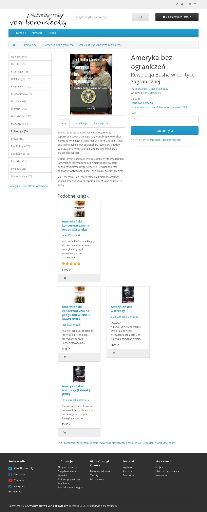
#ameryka (69, 443)
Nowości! (37, 33)
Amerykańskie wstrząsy (121, 309)
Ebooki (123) (18, 64)
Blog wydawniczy (67, 467)
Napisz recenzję (172, 140)
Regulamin (64, 483)
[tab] (64, 123)
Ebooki (52, 33)
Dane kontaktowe (100, 471)
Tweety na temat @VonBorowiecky (28, 186)
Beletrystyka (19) (20, 79)
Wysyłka (62, 475)
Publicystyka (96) (20, 153)
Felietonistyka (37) (21, 94)
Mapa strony (97, 479)
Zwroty (94, 475)
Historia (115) (18, 109)
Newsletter (161, 475)
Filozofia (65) (18, 101)
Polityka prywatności (69, 479)
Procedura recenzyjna (70, 487)
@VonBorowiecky (24, 468)
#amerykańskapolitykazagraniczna (113, 443)
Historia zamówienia (167, 471)
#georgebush (84, 443)
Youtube (19, 480)
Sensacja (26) (18, 168)
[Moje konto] (183, 4)
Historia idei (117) (21, 116)
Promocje (20, 33)
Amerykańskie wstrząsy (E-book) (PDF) (76, 390)
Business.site (15, 491)
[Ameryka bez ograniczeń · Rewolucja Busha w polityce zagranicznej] (91, 84)
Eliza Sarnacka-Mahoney (124, 316)
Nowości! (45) (18, 56)
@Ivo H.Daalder (144, 443)
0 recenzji (155, 140)
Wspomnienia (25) (21, 176)
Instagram (19, 486)
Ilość (133, 113)
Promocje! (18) (19, 71)
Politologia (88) (19, 131)
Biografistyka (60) (21, 86)
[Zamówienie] (195, 4)
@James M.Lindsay (164, 443)
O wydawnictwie (67, 471)
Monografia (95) (20, 124)
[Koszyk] (189, 4)
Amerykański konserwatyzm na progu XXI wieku (75, 225)
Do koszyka (165, 131)
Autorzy (127, 471)
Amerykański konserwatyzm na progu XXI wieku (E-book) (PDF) (77, 313)
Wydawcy (128, 467)
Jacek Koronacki (71, 235)
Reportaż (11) (18, 161)
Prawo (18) (17, 139)
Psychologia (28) (20, 146)
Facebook (19, 474)
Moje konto (161, 467)
